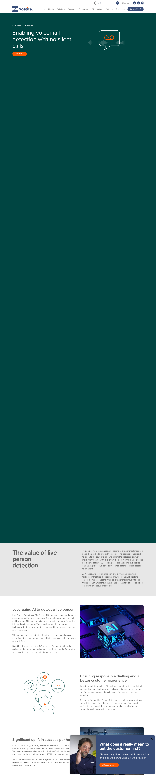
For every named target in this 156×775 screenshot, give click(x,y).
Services (71, 9)
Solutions (61, 9)
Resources (120, 9)
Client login (126, 3)
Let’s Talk (18, 54)
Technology (83, 9)
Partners (109, 9)
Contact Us (134, 9)
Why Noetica (97, 9)
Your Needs (49, 9)
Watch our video (108, 765)
